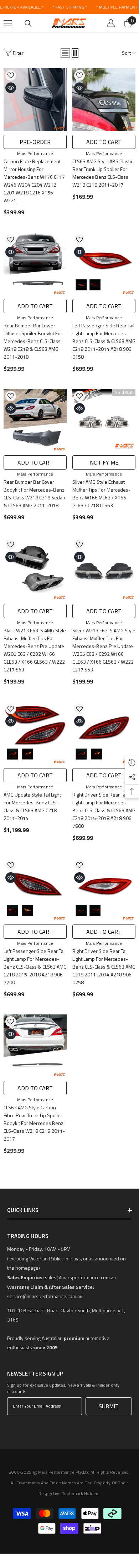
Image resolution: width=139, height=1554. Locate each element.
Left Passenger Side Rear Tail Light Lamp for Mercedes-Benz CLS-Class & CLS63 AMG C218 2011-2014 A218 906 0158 (103, 341)
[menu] (8, 23)
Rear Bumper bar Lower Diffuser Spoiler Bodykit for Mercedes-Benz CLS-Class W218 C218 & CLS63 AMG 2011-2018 (33, 341)
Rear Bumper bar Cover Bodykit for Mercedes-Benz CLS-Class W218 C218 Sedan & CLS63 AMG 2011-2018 (34, 493)
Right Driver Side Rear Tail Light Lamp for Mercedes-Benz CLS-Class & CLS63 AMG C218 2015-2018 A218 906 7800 (103, 810)
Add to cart (104, 142)
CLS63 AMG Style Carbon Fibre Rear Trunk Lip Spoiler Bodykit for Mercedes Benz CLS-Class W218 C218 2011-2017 (34, 1123)
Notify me (104, 462)
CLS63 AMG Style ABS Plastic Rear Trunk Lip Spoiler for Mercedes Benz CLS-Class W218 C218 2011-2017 (102, 172)
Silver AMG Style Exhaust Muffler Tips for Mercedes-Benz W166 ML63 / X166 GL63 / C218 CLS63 (101, 493)
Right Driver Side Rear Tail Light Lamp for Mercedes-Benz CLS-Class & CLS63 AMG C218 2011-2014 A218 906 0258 (103, 966)
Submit (109, 1406)
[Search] (28, 23)
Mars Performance (35, 153)
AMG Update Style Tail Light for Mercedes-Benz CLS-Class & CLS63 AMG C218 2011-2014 (32, 806)
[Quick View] (10, 87)
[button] (65, 53)
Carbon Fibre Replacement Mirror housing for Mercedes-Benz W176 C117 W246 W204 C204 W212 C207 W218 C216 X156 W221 (34, 180)
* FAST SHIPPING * (69, 7)
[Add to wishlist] (10, 75)
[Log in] (111, 23)
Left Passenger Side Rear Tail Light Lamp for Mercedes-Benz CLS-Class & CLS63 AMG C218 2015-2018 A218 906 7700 (35, 966)
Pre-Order (35, 142)
